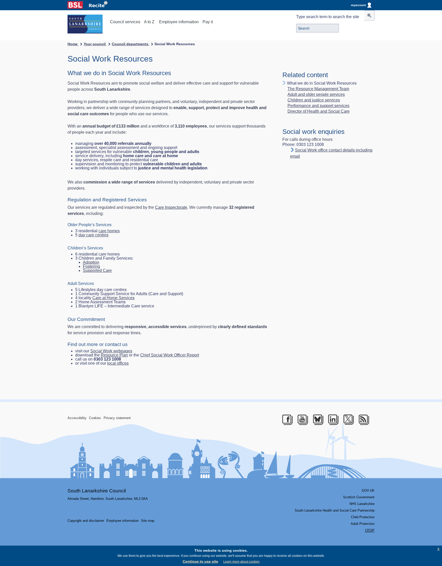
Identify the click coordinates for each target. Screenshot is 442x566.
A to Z (149, 22)
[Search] (369, 15)
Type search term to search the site (327, 17)
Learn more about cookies (241, 561)
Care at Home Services (113, 298)
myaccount (358, 5)
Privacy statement (117, 418)
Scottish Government (358, 497)
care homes (109, 231)
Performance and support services (318, 106)
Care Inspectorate (171, 207)
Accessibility (77, 418)
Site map (147, 521)
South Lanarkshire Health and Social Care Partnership (334, 510)
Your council (95, 44)
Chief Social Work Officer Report (169, 355)
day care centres (93, 235)
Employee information (179, 22)
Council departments (130, 44)
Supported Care (97, 270)
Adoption (91, 262)
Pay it (208, 22)
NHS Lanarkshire (361, 504)
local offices (118, 363)
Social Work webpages (111, 351)
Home (73, 44)
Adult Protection (362, 524)
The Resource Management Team (318, 89)
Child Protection (362, 517)
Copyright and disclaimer (86, 521)
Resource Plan (114, 355)
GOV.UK (368, 490)
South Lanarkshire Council (97, 490)
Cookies (95, 418)
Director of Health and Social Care (319, 111)
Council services (125, 22)
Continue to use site (200, 561)
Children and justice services (314, 100)
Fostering (91, 266)
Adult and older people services (316, 95)
